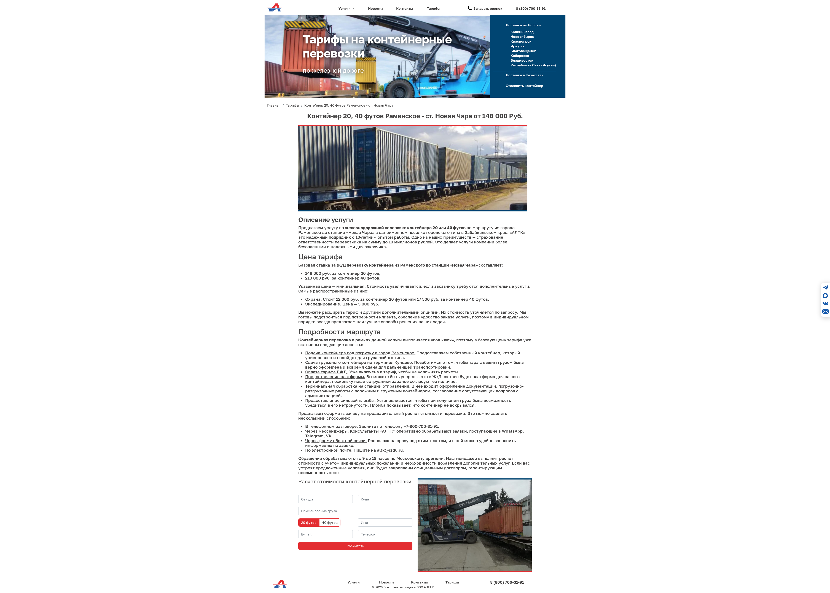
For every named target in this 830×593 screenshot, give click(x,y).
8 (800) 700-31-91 (531, 8)
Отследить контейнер (524, 85)
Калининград (522, 32)
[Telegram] (825, 287)
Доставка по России (523, 25)
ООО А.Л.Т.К (425, 587)
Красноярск (521, 41)
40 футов (330, 522)
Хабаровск (520, 55)
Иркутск (518, 46)
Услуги (354, 582)
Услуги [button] (344, 8)
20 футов (308, 522)
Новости (375, 8)
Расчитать (355, 546)
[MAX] (825, 295)
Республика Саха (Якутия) (533, 65)
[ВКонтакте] (825, 303)
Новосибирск (522, 36)
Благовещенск (523, 51)
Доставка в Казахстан (525, 75)
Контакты (404, 8)
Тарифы (433, 8)
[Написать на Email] (825, 311)
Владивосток (522, 60)
